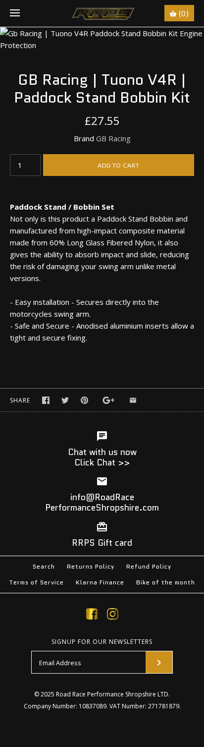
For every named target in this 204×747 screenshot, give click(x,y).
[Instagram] (112, 615)
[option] (102, 39)
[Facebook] (92, 615)
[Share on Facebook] (46, 400)
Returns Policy (90, 566)
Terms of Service (36, 582)
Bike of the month (165, 582)
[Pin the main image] (84, 400)
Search (44, 566)
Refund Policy (148, 566)
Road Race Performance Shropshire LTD (112, 694)
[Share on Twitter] (65, 400)
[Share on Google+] (108, 400)
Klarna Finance (100, 582)
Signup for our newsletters (102, 642)
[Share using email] (133, 400)
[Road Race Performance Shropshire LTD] (102, 13)
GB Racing (113, 138)
